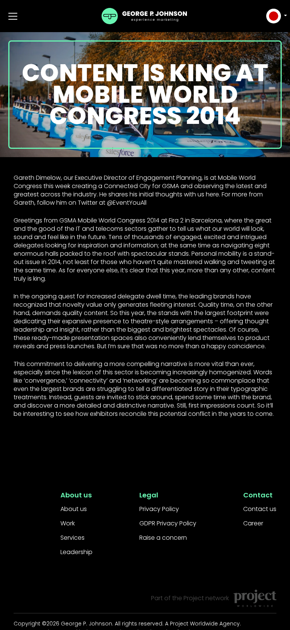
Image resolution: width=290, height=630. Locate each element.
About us (73, 509)
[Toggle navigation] (13, 16)
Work (67, 523)
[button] (275, 16)
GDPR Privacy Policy (167, 523)
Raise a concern (163, 537)
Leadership (76, 552)
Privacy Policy (159, 509)
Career (253, 523)
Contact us (259, 509)
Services (72, 537)
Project (194, 598)
